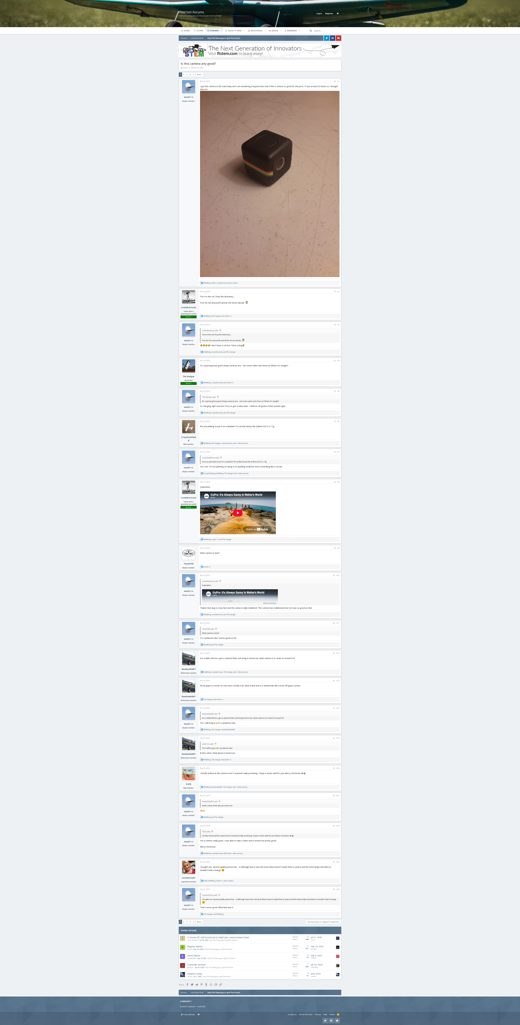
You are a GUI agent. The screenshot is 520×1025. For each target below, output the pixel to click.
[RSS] (338, 1014)
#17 (338, 795)
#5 (338, 391)
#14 (338, 708)
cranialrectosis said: (210, 330)
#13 (338, 680)
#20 (338, 889)
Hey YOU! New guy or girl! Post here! (223, 940)
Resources (256, 30)
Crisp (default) (189, 1014)
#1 (338, 81)
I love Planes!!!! (193, 940)
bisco (313, 940)
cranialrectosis (188, 307)
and (214, 645)
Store (200, 30)
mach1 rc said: (208, 744)
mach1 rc (186, 67)
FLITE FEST (202, 1006)
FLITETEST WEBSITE (187, 1006)
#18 (338, 826)
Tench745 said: (208, 629)
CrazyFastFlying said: (210, 457)
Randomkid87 (189, 669)
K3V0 (188, 784)
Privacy (318, 1014)
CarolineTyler (188, 877)
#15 (338, 738)
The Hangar (188, 376)
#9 (338, 548)
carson (190, 976)
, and (217, 316)
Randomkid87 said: (210, 713)
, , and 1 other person (226, 443)
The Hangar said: (209, 397)
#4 (338, 360)
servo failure (193, 955)
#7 (338, 452)
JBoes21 (190, 967)
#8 (338, 482)
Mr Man (314, 949)
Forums (214, 30)
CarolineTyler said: (209, 895)
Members (292, 30)
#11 (338, 623)
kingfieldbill (191, 958)
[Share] (335, 81)
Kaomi (189, 949)
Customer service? (196, 964)
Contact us (292, 1014)
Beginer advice (194, 946)
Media (275, 30)
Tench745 (189, 563)
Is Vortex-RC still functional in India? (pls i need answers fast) (218, 937)
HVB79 (313, 958)
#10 (338, 575)
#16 (338, 768)
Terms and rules (305, 1014)
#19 (338, 862)
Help (325, 1014)
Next (199, 74)
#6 (338, 421)
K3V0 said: (206, 831)
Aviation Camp (194, 973)
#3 (338, 324)
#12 (338, 653)
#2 (338, 291)
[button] (221, 30)
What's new (234, 30)
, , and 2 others (221, 283)
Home (187, 30)
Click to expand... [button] (270, 603)
